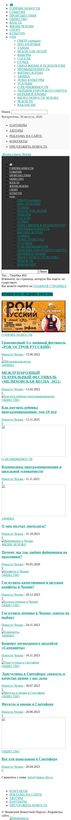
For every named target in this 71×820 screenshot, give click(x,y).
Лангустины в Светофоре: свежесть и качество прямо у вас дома (33, 676)
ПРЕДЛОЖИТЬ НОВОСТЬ (28, 146)
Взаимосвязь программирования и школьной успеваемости (32, 469)
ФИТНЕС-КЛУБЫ (30, 72)
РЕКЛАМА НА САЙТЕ (25, 136)
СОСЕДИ (24, 58)
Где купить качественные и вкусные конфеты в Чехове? (32, 584)
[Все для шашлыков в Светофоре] (33, 748)
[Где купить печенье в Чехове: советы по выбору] (20, 601)
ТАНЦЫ (23, 48)
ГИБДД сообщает (29, 40)
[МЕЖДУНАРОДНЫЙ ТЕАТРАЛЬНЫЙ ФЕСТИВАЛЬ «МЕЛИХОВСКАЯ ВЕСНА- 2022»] (16, 361)
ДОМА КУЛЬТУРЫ (30, 80)
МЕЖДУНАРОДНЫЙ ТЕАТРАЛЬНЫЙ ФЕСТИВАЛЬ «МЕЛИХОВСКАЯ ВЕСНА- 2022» (31, 377)
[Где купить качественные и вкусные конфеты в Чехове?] (15, 571)
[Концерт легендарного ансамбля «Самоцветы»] (10, 632)
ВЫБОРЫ (24, 55)
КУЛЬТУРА (17, 33)
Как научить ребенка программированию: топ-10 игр (29, 409)
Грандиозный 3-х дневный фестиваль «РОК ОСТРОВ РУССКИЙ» (34, 344)
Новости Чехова (12, 354)
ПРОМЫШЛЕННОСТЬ (33, 69)
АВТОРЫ (16, 130)
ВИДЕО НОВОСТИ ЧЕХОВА (38, 97)
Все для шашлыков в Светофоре (29, 759)
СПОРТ (14, 29)
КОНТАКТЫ (18, 141)
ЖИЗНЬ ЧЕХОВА (21, 26)
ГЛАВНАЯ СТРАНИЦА (49, 286)
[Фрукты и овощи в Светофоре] (23, 692)
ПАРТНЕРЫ (18, 125)
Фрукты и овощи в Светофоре (27, 704)
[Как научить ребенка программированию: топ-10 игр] (28, 396)
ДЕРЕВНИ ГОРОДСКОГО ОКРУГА (42, 90)
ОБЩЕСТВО (18, 19)
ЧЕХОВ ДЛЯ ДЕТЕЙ (32, 51)
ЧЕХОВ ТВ (25, 101)
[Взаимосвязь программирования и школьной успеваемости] (33, 455)
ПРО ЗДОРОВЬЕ (29, 44)
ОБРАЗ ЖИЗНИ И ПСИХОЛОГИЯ (41, 65)
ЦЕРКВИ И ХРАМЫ (31, 94)
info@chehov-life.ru (40, 777)
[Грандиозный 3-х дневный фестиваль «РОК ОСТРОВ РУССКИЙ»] (33, 331)
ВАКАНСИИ (26, 105)
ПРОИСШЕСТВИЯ (22, 15)
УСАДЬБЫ (24, 83)
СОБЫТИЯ (17, 12)
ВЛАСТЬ (15, 22)
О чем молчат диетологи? (24, 526)
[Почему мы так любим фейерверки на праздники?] (17, 541)
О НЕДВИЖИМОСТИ (32, 87)
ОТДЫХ (23, 62)
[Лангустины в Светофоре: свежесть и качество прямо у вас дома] (20, 662)
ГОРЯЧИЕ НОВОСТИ (24, 8)
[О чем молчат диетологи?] (33, 515)
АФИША (23, 76)
